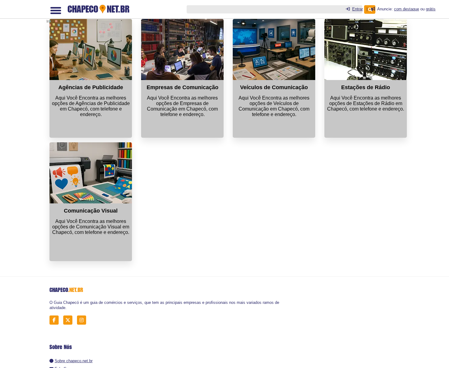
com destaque (406, 9)
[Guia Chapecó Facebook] (55, 320)
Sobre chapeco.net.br (74, 361)
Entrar (357, 9)
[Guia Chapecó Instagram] (83, 320)
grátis (431, 9)
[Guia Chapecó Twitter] (69, 320)
